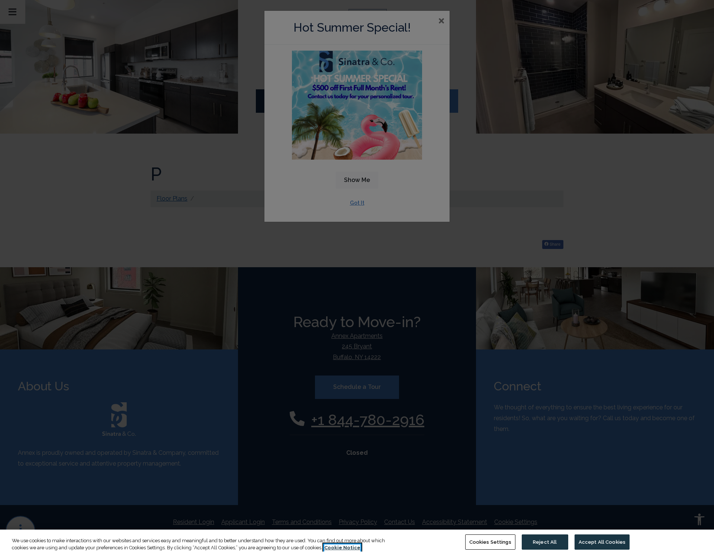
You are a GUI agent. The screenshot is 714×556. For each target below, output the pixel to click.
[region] (357, 543)
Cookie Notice (342, 548)
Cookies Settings (490, 542)
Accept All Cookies (602, 542)
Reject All (545, 542)
